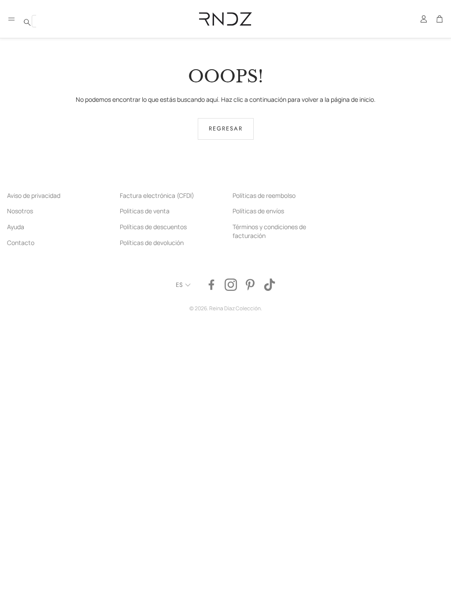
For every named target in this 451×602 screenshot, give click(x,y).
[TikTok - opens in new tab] (269, 285)
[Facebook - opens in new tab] (211, 285)
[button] (11, 19)
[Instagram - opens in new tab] (231, 285)
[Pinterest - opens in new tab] (250, 285)
